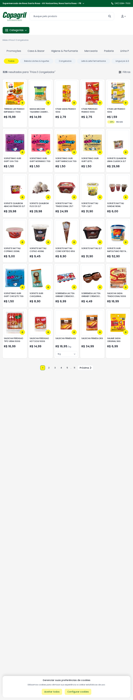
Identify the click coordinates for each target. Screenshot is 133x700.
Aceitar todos (52, 691)
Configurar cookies (78, 691)
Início (5, 40)
